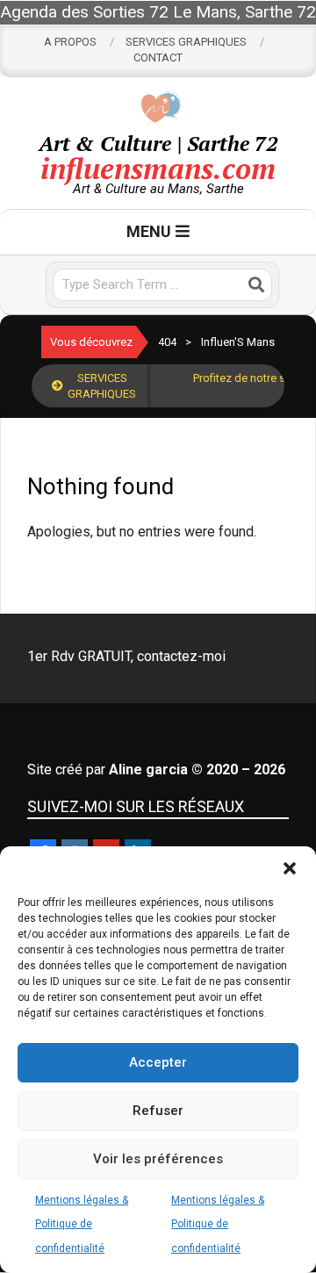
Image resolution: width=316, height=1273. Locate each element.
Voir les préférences (158, 1159)
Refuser (158, 1110)
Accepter (158, 1062)
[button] (289, 868)
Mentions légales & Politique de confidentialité (81, 1224)
